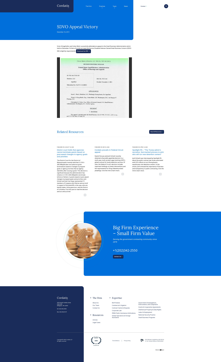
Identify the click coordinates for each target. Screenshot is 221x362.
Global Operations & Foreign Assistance (121, 316)
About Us (96, 303)
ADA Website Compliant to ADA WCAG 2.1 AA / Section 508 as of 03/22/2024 (154, 340)
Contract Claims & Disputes (121, 308)
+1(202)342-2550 (125, 250)
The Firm (89, 6)
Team (114, 6)
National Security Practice (146, 315)
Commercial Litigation (119, 305)
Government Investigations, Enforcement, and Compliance (148, 303)
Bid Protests (116, 303)
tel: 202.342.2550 (61, 309)
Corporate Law (117, 310)
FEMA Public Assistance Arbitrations (124, 313)
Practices (102, 6)
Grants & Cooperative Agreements (149, 307)
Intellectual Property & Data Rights (149, 310)
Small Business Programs (146, 317)
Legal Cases (96, 322)
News (126, 6)
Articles (95, 320)
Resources (98, 315)
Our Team (96, 305)
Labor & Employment (145, 312)
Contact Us (96, 308)
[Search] (166, 6)
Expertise (117, 298)
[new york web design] (159, 351)
